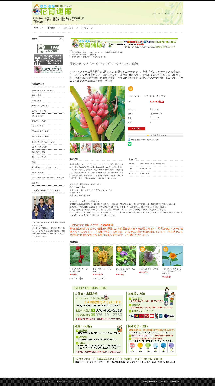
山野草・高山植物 (39, 147)
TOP (36, 28)
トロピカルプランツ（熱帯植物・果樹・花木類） (107, 52)
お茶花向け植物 (38, 152)
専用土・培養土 (38, 172)
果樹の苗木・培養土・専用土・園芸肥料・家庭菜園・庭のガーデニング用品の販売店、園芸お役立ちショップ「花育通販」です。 (58, 20)
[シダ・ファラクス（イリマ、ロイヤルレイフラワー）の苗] (172, 256)
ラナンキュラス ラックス (43, 91)
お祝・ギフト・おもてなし (43, 141)
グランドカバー (38, 116)
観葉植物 (93, 55)
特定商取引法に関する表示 (68, 382)
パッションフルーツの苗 (148, 269)
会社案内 (85, 382)
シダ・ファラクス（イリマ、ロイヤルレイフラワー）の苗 (171, 271)
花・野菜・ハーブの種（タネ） (45, 167)
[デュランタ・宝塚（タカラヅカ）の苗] (126, 256)
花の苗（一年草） (39, 121)
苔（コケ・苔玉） (39, 157)
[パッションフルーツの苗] (149, 256)
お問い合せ (68, 28)
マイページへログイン (163, 13)
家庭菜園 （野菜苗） (40, 106)
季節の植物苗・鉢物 (79, 52)
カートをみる (178, 13)
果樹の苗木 (76, 57)
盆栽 (34, 162)
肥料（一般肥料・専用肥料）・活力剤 (48, 177)
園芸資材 (36, 183)
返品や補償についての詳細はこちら (145, 140)
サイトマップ (86, 28)
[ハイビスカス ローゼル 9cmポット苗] (80, 256)
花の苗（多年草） (39, 111)
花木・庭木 (36, 95)
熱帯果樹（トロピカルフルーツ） (95, 57)
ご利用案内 (51, 28)
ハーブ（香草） (38, 126)
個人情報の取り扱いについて (45, 382)
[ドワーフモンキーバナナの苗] (103, 256)
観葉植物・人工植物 (79, 55)
